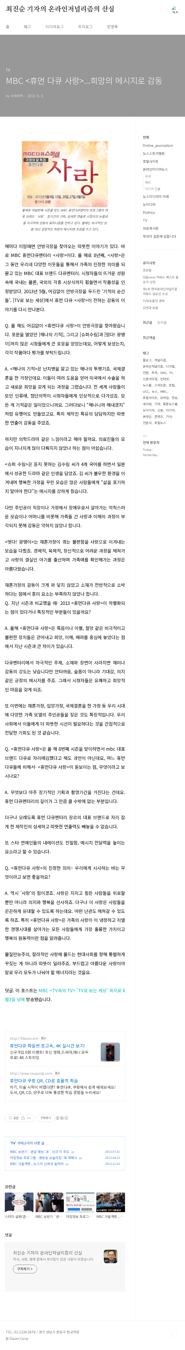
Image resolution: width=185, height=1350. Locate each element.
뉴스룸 (147, 385)
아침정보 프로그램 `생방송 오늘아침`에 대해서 (43, 1157)
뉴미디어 (149, 204)
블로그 (147, 360)
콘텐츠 (158, 416)
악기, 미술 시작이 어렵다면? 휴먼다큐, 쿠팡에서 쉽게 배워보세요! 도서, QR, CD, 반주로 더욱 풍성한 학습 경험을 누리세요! (63, 1089)
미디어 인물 (152, 188)
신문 (160, 410)
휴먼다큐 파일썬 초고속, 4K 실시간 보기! (47, 1045)
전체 (146, 137)
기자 (157, 404)
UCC (146, 391)
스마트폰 (160, 385)
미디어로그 (55, 26)
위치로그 (85, 26)
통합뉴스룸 (170, 404)
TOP (175, 1334)
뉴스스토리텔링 (154, 153)
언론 (146, 372)
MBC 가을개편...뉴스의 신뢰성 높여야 (37, 1163)
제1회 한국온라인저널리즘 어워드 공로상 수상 (160, 291)
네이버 (147, 404)
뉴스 (155, 391)
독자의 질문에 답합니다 (159, 236)
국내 (148, 176)
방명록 (112, 26)
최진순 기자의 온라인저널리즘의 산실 (60, 9)
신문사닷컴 (150, 379)
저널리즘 (160, 360)
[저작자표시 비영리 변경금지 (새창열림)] (61, 1118)
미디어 (170, 410)
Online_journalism (158, 145)
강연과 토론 (150, 307)
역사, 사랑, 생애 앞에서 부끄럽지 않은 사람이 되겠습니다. (53, 1259)
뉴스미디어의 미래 (156, 196)
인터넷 (164, 379)
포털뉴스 (160, 422)
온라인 (147, 416)
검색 (164, 9)
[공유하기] (23, 1118)
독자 (154, 372)
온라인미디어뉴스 (155, 169)
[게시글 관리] (29, 1118)
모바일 (164, 397)
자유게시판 (151, 228)
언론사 (147, 422)
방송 (175, 397)
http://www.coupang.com (31, 1073)
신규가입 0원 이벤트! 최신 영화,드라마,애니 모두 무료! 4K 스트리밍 (49, 1054)
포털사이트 (151, 161)
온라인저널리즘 (153, 366)
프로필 (147, 270)
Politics (149, 212)
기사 (169, 416)
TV (13, 1143)
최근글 (147, 322)
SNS (163, 372)
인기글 (162, 322)
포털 (172, 385)
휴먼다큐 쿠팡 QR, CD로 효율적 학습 (44, 1080)
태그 (27, 26)
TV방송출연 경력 (154, 300)
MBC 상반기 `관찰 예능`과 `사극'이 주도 (39, 1151)
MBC (163, 391)
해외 (148, 182)
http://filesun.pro (24, 1038)
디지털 (170, 366)
